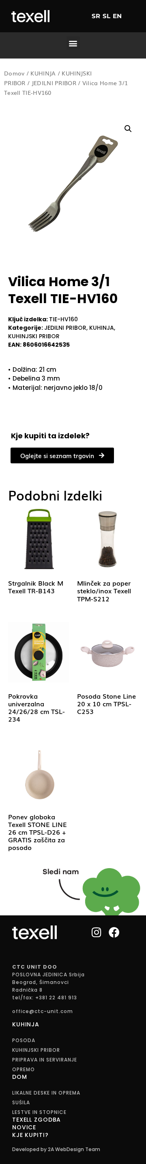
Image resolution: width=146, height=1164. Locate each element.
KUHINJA (43, 73)
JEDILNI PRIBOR (54, 83)
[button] (73, 43)
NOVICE (24, 1127)
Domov (14, 73)
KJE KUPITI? (30, 1135)
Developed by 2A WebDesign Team (56, 1149)
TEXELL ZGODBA (36, 1120)
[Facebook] (114, 932)
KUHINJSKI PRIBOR (34, 336)
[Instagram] (96, 932)
